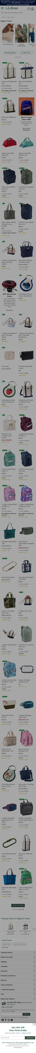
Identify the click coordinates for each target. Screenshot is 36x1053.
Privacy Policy (18, 1047)
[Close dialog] (34, 1024)
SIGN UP (30, 1038)
